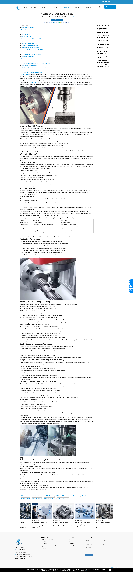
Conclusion (23, 58)
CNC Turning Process (25, 495)
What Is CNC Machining (49, 495)
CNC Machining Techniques (63, 498)
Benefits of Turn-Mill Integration (28, 52)
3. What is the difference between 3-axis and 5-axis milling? (34, 67)
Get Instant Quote (110, 7)
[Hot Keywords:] (99, 7)
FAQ (22, 61)
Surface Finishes (45, 548)
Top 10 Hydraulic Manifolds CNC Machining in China (34, 522)
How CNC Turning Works (26, 32)
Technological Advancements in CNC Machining (31, 54)
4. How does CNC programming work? (29, 70)
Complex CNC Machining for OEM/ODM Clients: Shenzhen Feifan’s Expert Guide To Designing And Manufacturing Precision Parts (56, 522)
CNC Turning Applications (73, 495)
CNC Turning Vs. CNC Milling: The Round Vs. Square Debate (99, 522)
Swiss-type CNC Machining (47, 539)
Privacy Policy (71, 545)
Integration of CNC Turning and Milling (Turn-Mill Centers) (33, 49)
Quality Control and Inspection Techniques (30, 47)
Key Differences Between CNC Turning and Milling (32, 38)
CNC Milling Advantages (49, 498)
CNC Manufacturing (25, 498)
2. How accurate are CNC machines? (29, 65)
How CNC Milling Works (26, 36)
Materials (70, 539)
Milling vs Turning (85, 495)
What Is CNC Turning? (25, 29)
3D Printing (44, 546)
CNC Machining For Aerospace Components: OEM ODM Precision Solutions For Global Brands (77, 522)
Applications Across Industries (27, 41)
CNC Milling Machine (37, 495)
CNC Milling (44, 541)
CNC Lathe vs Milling (60, 495)
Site (74, 16)
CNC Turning (44, 543)
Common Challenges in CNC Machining (29, 45)
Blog (69, 541)
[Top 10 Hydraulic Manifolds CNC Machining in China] (36, 518)
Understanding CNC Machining (27, 27)
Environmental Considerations (27, 56)
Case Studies (71, 543)
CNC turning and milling (25, 74)
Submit (89, 555)
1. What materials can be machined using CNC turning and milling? (35, 63)
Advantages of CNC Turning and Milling (29, 43)
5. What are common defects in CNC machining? (31, 72)
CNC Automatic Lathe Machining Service (50, 545)
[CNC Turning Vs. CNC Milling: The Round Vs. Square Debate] (101, 518)
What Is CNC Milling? (25, 34)
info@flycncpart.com (21, 552)
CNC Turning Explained (37, 498)
